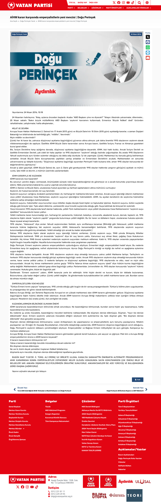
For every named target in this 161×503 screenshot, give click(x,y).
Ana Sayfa (13, 21)
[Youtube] (128, 2)
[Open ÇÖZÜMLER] (103, 8)
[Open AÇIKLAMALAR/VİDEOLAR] (150, 8)
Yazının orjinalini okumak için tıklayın (29, 371)
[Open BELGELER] (88, 8)
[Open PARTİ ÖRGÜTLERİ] (123, 8)
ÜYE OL (72, 3)
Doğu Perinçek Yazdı (27, 21)
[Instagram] (123, 2)
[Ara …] (138, 2)
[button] (148, 37)
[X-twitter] (114, 2)
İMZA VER (93, 3)
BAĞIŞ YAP (82, 3)
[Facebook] (118, 2)
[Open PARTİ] (74, 8)
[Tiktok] (132, 2)
